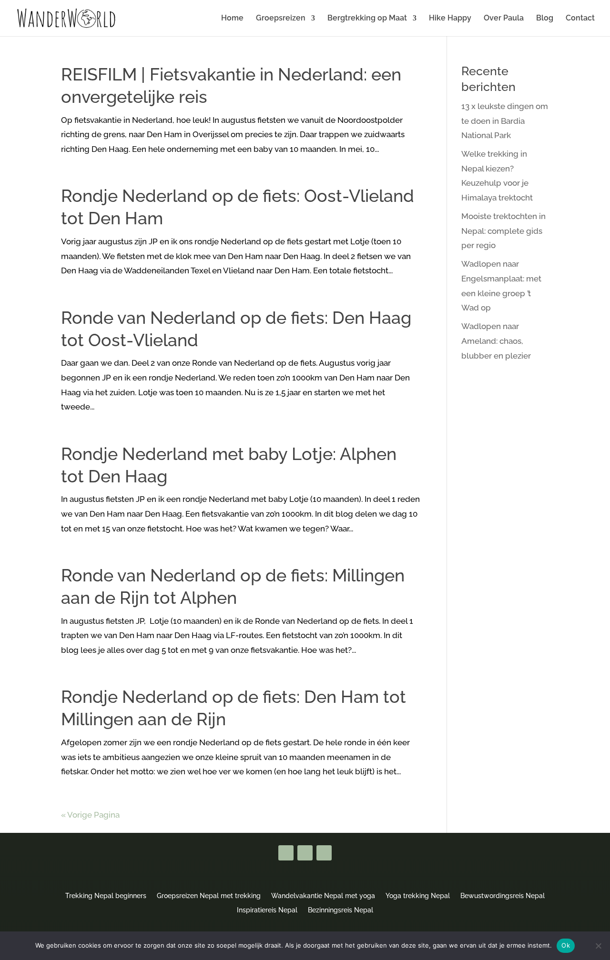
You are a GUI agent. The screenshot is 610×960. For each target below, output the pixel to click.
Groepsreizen (280, 18)
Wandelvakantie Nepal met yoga (323, 895)
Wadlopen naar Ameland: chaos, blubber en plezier (496, 340)
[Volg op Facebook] (286, 852)
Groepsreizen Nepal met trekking (209, 895)
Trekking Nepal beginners (105, 895)
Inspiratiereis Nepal (267, 909)
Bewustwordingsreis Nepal (502, 895)
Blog (544, 18)
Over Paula (504, 18)
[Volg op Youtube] (305, 852)
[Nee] (598, 945)
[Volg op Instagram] (324, 852)
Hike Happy (450, 18)
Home (232, 18)
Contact (580, 18)
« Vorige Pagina (90, 815)
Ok (565, 945)
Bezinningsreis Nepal (340, 909)
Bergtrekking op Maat (367, 18)
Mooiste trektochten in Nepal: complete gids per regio (503, 230)
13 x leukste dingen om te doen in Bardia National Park (504, 120)
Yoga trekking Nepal (418, 895)
